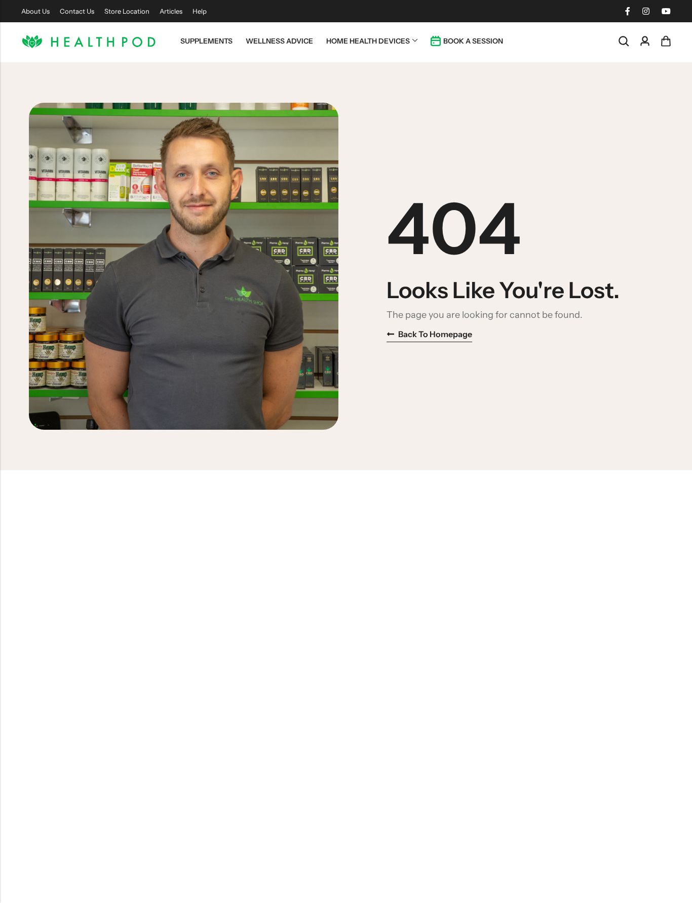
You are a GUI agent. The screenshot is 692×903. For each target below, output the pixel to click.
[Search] (623, 41)
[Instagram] (645, 11)
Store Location (126, 11)
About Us (35, 11)
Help (200, 11)
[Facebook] (627, 11)
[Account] (644, 41)
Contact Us (77, 11)
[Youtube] (666, 11)
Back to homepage (435, 334)
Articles (171, 11)
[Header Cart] (666, 41)
